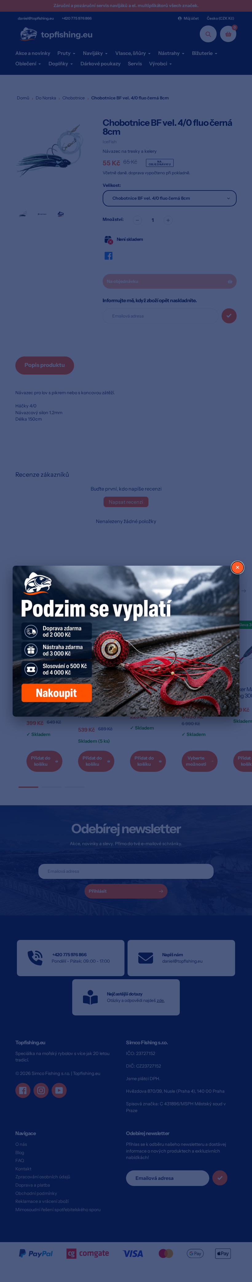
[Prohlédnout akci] (126, 641)
